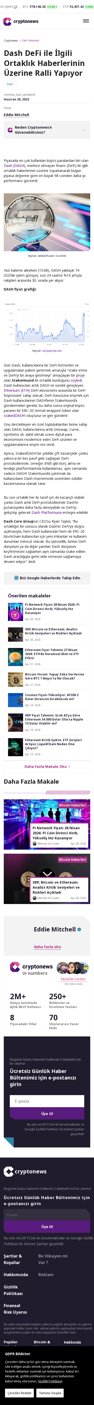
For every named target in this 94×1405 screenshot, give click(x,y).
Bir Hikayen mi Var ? (53, 1259)
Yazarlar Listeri (73, 979)
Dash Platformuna (47, 512)
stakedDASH (14, 415)
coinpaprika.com (52, 350)
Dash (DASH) (14, 165)
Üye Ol (47, 1113)
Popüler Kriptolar (12, 1344)
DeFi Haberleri (30, 40)
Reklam (46, 1274)
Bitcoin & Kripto (42, 1344)
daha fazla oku (47, 946)
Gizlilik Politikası (13, 1290)
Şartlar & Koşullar (13, 1259)
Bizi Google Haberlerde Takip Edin (49, 577)
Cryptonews (11, 40)
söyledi (76, 380)
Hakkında (72, 1342)
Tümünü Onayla (50, 1393)
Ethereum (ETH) (17, 390)
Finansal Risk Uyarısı (15, 1309)
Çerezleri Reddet (19, 1393)
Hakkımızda (16, 1274)
